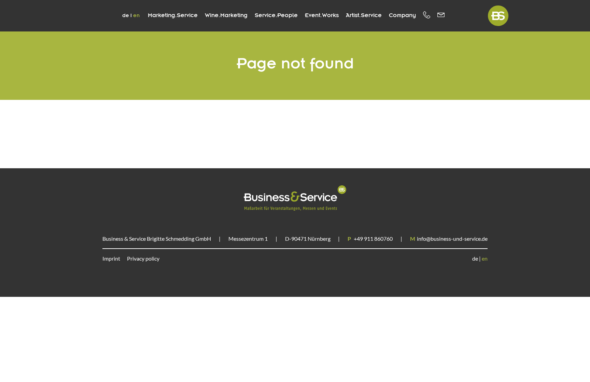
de (126, 15)
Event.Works (322, 15)
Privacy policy (143, 258)
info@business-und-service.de (449, 238)
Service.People (276, 15)
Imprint (111, 258)
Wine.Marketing (226, 15)
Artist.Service (364, 15)
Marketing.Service (173, 15)
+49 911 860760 (370, 238)
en (136, 15)
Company (402, 15)
